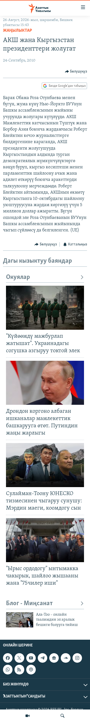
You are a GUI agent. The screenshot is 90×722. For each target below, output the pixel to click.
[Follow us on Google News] (54, 658)
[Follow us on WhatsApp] (7, 669)
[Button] (76, 71)
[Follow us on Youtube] (31, 658)
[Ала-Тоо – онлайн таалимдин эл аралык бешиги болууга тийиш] (19, 619)
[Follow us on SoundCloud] (65, 658)
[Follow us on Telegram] (42, 658)
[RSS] (19, 669)
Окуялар (18, 277)
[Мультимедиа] (27, 715)
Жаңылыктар (17, 31)
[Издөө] (62, 715)
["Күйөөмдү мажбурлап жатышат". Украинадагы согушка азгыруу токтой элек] (45, 308)
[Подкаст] (31, 669)
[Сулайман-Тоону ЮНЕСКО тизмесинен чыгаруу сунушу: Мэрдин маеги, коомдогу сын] (45, 465)
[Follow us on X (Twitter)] (19, 658)
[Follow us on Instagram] (77, 658)
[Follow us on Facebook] (7, 658)
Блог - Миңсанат (29, 603)
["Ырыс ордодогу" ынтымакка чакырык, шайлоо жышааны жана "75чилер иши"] (45, 540)
